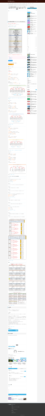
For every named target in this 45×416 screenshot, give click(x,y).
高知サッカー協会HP (11, 260)
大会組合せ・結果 (10, 57)
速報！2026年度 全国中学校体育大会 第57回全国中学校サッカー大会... (33, 16)
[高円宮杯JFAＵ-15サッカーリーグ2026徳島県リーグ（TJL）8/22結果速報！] (24, 361)
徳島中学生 (25, 359)
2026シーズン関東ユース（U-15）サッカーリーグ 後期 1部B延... (33, 33)
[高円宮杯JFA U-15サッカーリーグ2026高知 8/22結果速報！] (15, 361)
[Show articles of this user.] (12, 351)
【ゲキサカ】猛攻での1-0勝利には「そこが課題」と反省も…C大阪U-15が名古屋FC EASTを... (33, 113)
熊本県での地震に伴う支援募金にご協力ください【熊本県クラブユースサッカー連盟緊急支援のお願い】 (33, 99)
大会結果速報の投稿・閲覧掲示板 (32, 13)
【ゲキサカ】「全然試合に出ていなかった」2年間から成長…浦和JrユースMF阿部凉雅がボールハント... (33, 102)
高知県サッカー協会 (11, 124)
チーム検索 (28, 47)
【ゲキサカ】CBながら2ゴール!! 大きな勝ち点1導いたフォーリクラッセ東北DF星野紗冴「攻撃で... (33, 111)
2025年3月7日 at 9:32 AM (22, 376)
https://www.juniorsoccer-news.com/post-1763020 (12, 380)
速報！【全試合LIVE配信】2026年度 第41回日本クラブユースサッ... (33, 18)
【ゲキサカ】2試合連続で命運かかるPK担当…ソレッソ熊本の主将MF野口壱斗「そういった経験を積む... (33, 104)
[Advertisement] (17, 16)
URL (8, 392)
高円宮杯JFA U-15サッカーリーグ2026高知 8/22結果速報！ (15, 363)
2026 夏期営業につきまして (29, 80)
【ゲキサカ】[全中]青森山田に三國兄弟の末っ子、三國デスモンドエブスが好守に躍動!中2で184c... (33, 92)
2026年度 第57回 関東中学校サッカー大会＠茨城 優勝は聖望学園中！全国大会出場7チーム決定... (33, 57)
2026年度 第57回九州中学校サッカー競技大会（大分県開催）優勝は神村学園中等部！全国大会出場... (33, 67)
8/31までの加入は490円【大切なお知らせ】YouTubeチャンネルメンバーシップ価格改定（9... (33, 97)
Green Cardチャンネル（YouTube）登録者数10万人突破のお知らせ (32, 84)
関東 (27, 39)
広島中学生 (21, 359)
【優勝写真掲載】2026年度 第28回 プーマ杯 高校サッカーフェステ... (33, 27)
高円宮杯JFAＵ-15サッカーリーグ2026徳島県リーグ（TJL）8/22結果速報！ (24, 363)
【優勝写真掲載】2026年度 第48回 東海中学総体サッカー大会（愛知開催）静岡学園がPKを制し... (33, 62)
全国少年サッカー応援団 (13, 330)
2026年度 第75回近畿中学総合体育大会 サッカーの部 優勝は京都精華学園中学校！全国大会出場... (33, 65)
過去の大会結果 (10, 58)
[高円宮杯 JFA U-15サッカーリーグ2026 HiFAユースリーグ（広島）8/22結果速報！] (19, 361)
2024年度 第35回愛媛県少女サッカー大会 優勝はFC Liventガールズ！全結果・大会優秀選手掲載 (20, 399)
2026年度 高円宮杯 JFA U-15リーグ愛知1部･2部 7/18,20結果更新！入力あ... (33, 74)
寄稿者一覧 (12, 410)
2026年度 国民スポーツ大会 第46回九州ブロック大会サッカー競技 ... (33, 20)
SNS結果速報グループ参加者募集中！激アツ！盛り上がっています (33, 29)
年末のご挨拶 (28, 87)
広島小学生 (12, 359)
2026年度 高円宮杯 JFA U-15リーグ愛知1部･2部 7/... (33, 31)
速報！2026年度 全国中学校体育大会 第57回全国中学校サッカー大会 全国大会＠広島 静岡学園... (33, 60)
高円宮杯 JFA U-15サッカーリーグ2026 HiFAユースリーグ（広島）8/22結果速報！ (20, 363)
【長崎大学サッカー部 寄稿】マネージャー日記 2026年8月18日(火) (33, 108)
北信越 (27, 38)
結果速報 (28, 46)
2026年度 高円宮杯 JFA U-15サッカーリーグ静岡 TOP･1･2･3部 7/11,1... (33, 76)
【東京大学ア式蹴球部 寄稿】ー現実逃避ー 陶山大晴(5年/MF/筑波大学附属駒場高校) (33, 106)
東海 (27, 40)
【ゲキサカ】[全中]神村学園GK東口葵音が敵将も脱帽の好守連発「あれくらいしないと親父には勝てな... (33, 94)
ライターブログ (13, 411)
